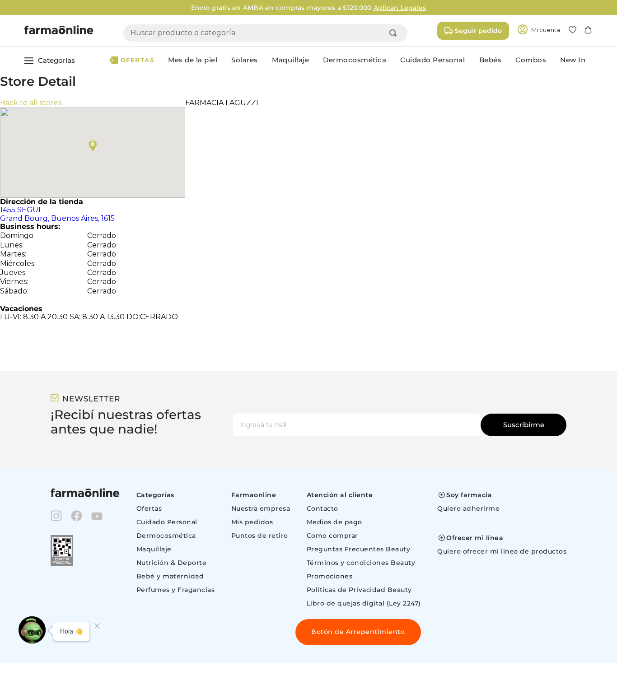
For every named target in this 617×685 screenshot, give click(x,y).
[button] (576, 30)
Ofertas (149, 508)
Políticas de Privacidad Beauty (359, 590)
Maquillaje (154, 549)
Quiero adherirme (468, 508)
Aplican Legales (400, 8)
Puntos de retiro (259, 535)
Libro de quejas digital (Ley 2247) (364, 603)
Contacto (322, 508)
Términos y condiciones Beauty (361, 563)
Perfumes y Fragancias (175, 590)
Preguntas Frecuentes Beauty (359, 549)
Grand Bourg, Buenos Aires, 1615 (57, 213)
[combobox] (265, 33)
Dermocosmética (166, 535)
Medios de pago (334, 522)
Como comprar (332, 535)
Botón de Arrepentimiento (358, 632)
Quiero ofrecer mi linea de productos (501, 551)
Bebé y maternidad (170, 576)
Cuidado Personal (166, 522)
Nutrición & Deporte (171, 563)
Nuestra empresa (260, 508)
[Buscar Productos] (394, 33)
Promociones (330, 576)
